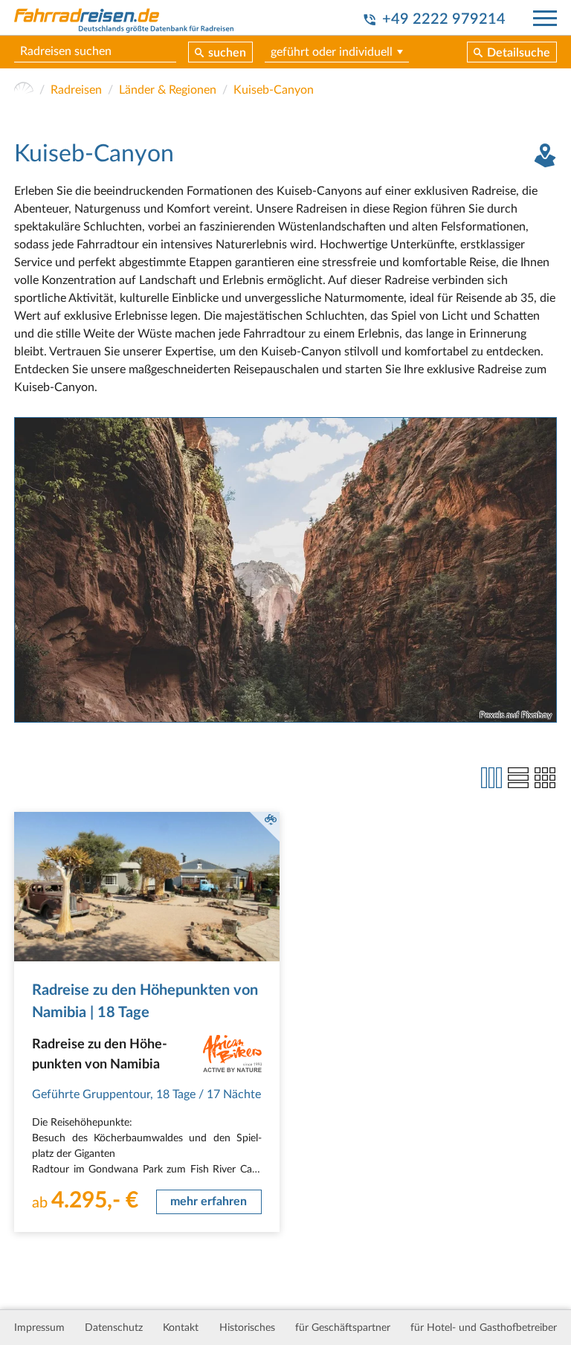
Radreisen (76, 90)
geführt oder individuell (332, 52)
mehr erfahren (208, 1201)
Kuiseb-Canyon (273, 90)
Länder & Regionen (167, 90)
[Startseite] (23, 90)
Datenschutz (114, 1328)
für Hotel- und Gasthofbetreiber (483, 1328)
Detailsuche (518, 53)
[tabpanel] (285, 570)
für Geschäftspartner (342, 1328)
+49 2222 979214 (444, 19)
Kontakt (181, 1328)
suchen (227, 53)
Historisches (247, 1328)
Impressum (39, 1328)
